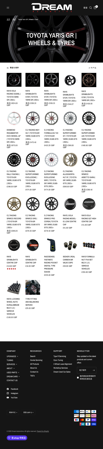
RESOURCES (36, 351)
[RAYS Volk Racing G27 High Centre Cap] (89, 204)
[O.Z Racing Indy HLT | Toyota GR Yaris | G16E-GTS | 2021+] (32, 118)
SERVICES (11, 364)
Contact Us (34, 371)
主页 (8, 19)
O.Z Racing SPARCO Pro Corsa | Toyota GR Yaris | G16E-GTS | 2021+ (51, 221)
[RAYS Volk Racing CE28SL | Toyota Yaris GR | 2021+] (14, 80)
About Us (33, 367)
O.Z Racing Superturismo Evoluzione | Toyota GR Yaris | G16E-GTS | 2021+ (32, 179)
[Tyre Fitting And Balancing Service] (32, 287)
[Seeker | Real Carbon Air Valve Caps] (70, 245)
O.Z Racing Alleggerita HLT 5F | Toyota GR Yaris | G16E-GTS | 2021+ (70, 177)
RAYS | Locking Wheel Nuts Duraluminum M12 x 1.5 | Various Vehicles (13, 306)
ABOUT (9, 368)
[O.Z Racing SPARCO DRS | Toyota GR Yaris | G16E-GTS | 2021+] (32, 204)
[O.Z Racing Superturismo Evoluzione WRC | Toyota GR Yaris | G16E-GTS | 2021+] (51, 159)
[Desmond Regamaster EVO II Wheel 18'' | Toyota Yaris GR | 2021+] (14, 118)
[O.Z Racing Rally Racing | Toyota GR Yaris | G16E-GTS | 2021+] (14, 159)
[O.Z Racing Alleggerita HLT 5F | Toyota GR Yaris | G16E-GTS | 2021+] (70, 159)
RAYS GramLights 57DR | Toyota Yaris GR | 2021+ (32, 95)
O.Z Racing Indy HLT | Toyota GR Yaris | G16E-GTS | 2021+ (32, 134)
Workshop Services (61, 367)
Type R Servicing (60, 356)
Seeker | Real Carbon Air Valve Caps (69, 259)
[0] (94, 7)
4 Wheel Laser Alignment (63, 364)
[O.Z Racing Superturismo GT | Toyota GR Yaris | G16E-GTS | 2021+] (70, 118)
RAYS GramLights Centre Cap (12, 259)
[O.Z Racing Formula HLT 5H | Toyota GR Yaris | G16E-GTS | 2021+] (51, 118)
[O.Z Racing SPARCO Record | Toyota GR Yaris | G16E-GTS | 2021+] (14, 204)
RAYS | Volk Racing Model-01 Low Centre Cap (69, 220)
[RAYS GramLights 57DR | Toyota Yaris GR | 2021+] (32, 80)
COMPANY (11, 351)
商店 (14, 19)
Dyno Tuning (58, 360)
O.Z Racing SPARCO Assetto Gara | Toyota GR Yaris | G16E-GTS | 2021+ (89, 179)
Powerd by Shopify (43, 431)
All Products (34, 364)
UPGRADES (11, 356)
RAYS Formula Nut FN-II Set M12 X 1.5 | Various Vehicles (88, 262)
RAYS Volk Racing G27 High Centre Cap (89, 218)
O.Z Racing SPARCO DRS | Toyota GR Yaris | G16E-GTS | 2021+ (32, 221)
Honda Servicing (36, 360)
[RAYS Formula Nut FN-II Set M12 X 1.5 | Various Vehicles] (89, 245)
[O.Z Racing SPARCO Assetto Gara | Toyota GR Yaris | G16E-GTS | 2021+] (89, 159)
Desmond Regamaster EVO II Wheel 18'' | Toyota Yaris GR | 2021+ (14, 135)
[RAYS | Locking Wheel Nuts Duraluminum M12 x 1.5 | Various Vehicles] (14, 287)
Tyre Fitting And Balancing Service (32, 301)
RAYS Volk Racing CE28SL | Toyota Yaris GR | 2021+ (14, 95)
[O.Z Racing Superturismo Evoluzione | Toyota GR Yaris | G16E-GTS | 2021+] (32, 159)
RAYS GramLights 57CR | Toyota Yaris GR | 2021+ (51, 95)
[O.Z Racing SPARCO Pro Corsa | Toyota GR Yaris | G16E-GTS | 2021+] (51, 204)
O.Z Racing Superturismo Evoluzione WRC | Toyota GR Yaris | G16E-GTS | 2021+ (51, 179)
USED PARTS (12, 372)
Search (32, 356)
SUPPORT (58, 351)
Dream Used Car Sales (62, 371)
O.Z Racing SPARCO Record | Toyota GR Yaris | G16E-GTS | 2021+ (14, 221)
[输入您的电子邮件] (93, 370)
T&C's (32, 375)
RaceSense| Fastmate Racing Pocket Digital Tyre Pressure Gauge (51, 264)
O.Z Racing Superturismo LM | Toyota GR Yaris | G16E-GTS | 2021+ (89, 135)
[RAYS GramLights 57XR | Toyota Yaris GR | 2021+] (89, 80)
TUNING (10, 360)
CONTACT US (12, 380)
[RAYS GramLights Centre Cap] (14, 245)
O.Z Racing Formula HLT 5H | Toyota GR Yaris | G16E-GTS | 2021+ (51, 135)
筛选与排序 (14, 68)
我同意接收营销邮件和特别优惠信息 (88, 377)
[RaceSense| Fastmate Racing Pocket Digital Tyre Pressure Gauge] (51, 245)
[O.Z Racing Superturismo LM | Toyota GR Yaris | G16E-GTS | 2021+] (89, 118)
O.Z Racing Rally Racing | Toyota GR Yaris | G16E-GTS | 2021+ (14, 177)
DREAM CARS (12, 376)
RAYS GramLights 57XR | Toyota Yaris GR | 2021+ (88, 96)
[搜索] (90, 7)
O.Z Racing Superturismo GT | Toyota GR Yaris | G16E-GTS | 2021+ (70, 135)
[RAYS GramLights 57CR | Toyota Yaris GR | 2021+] (51, 80)
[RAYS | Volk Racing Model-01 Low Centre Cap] (70, 204)
